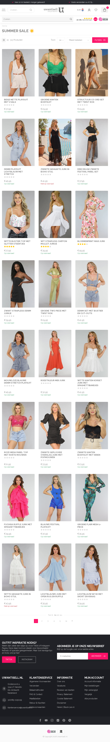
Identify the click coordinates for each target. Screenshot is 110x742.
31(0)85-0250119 (15, 700)
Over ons (61, 681)
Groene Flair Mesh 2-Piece (89, 525)
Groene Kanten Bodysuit (49, 100)
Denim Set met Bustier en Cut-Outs (90, 312)
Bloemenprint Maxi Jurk (91, 241)
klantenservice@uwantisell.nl (20, 708)
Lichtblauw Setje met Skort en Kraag (90, 595)
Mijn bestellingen (92, 686)
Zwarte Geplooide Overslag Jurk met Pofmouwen (52, 455)
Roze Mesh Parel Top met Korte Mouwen (16, 453)
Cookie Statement (64, 699)
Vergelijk (88, 694)
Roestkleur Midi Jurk (53, 380)
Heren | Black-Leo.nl (65, 707)
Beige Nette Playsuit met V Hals (16, 100)
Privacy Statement (64, 694)
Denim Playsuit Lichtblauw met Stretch (13, 171)
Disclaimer (61, 703)
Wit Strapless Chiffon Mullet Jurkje (54, 242)
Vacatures (61, 686)
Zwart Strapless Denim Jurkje (17, 312)
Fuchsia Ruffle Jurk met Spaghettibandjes (18, 525)
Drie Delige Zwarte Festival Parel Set (88, 170)
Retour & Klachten (37, 703)
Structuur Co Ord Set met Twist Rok (90, 100)
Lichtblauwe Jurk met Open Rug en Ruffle (54, 595)
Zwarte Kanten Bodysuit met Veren (88, 453)
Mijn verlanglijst (91, 690)
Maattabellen (35, 699)
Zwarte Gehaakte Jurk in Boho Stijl (55, 170)
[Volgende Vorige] (72, 621)
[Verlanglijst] (96, 10)
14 (66, 621)
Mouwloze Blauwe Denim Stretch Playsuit (17, 381)
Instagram (27, 659)
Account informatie (93, 681)
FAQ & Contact (36, 694)
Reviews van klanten (65, 690)
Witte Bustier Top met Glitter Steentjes (17, 242)
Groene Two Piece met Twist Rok (53, 312)
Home (4, 26)
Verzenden (34, 686)
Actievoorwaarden (37, 707)
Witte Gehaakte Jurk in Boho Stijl (17, 595)
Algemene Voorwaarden (40, 681)
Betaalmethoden (37, 690)
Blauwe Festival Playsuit (50, 525)
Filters (98, 40)
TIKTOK (9, 659)
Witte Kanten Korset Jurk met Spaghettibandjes (89, 383)
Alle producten (91, 699)
